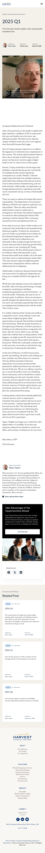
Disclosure (6, 843)
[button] (8, 572)
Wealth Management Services (22, 768)
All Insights (22, 792)
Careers (22, 815)
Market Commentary (22, 796)
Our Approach (22, 753)
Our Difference (23, 749)
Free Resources (22, 781)
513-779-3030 (22, 828)
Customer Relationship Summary (27, 841)
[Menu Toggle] (42, 4)
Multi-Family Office (22, 774)
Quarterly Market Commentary (16, 14)
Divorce (22, 776)
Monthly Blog (22, 798)
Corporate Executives (22, 772)
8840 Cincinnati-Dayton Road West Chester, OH (22, 824)
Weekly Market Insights (22, 794)
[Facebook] (18, 819)
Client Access (22, 813)
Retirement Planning (22, 770)
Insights (4, 14)
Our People (22, 751)
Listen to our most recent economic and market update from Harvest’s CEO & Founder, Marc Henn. (24, 92)
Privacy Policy (10, 841)
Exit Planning (22, 779)
